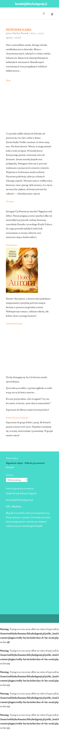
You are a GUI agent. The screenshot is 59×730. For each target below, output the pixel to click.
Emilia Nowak (21, 33)
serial (18, 37)
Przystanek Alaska (18, 29)
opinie (9, 37)
